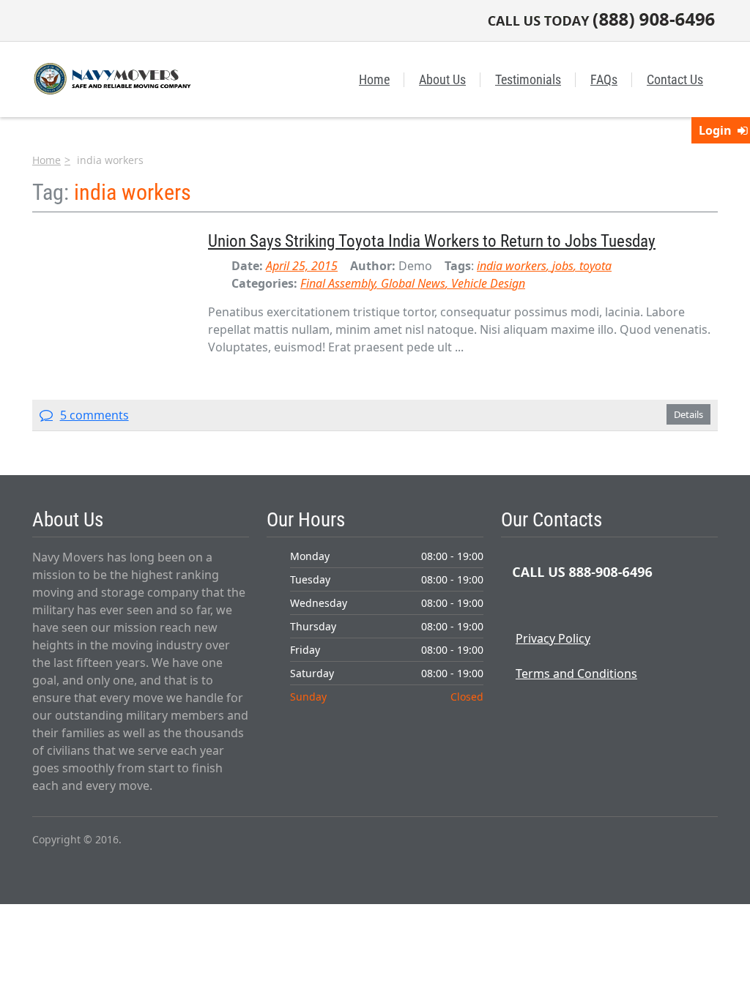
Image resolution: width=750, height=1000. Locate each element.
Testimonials (528, 79)
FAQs (603, 79)
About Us (442, 79)
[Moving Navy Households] (111, 78)
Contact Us (675, 79)
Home (374, 79)
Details (688, 414)
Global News (413, 283)
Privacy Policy (553, 638)
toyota (595, 266)
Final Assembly (337, 283)
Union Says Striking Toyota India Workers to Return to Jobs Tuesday (432, 241)
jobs (562, 266)
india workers (511, 266)
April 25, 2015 (302, 266)
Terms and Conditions (576, 673)
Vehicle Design (488, 283)
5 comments (94, 415)
